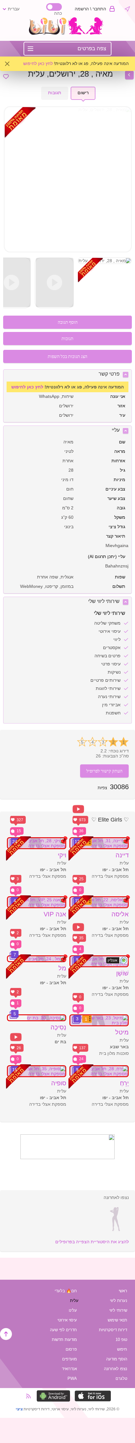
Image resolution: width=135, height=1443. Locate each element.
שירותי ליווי (118, 1310)
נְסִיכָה (58, 1027)
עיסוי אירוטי (67, 1320)
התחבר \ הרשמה (90, 8)
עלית (74, 1300)
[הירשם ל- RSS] (30, 1396)
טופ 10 (121, 1339)
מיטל (122, 1032)
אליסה (120, 914)
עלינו (73, 1310)
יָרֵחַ (124, 1083)
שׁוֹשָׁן (122, 973)
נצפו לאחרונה (115, 1368)
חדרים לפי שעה (63, 1329)
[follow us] (67, 1157)
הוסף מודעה (116, 1359)
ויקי (62, 855)
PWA (72, 1378)
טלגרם (121, 1378)
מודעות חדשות (64, 1339)
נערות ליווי (118, 1300)
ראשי (123, 1290)
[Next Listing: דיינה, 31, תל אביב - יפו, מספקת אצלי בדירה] (129, 75)
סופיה (58, 1083)
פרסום (71, 1349)
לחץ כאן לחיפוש (38, 63)
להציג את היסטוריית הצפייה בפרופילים (92, 1241)
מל (62, 968)
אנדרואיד (69, 1368)
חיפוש (122, 1349)
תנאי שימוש (117, 1320)
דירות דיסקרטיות (113, 1329)
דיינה (122, 855)
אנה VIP (55, 914)
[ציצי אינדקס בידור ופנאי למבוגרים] (68, 33)
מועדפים (69, 1359)
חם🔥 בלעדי (66, 1290)
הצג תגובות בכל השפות (67, 356)
